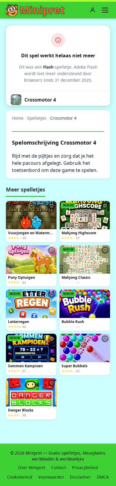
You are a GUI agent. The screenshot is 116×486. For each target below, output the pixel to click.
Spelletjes (36, 118)
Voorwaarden (51, 477)
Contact (58, 467)
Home (17, 118)
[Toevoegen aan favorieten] (51, 206)
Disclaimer (80, 477)
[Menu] (105, 10)
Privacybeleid (85, 467)
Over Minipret (31, 467)
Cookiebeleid (19, 477)
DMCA (103, 477)
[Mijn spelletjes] (92, 10)
